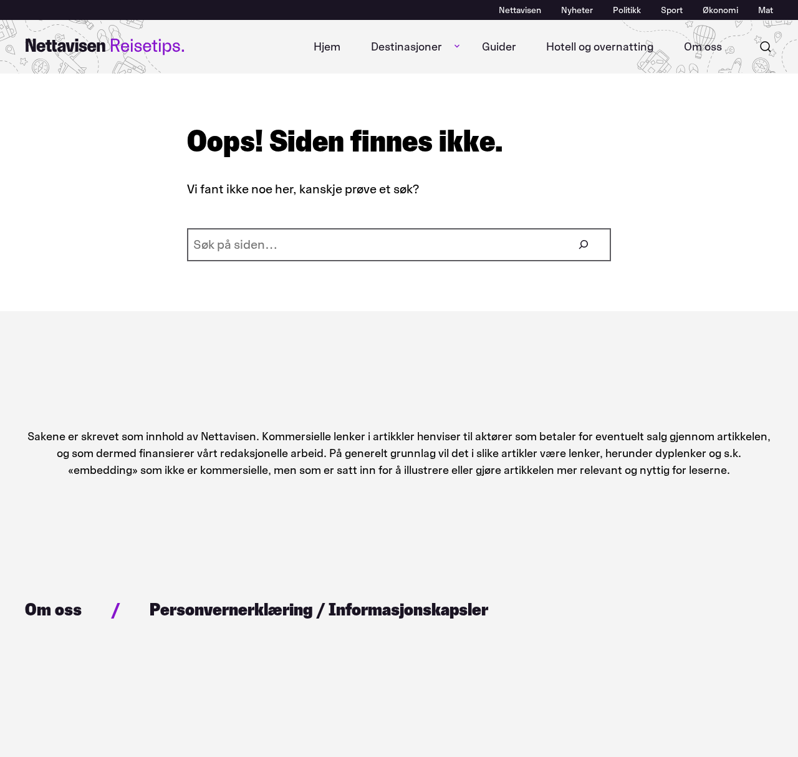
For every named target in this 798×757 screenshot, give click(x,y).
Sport (672, 10)
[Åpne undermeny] (457, 47)
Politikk (627, 10)
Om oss (703, 47)
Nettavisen (520, 10)
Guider (499, 47)
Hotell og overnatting (599, 47)
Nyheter (577, 10)
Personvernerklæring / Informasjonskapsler (319, 609)
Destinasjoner (406, 47)
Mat (765, 10)
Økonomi (720, 10)
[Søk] (765, 46)
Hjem (327, 47)
